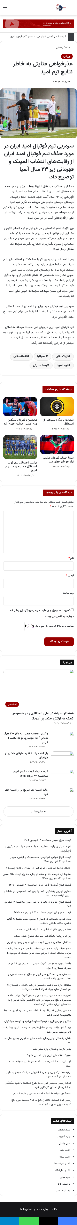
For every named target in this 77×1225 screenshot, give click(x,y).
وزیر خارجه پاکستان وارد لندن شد (52, 1049)
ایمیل (70, 576)
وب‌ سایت (68, 593)
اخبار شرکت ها (62, 1164)
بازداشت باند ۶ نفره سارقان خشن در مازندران (26, 755)
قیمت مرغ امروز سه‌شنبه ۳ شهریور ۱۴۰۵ (47, 840)
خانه (68, 47)
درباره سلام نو (41, 1209)
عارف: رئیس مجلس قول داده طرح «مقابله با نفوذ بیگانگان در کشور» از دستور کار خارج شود (38, 1085)
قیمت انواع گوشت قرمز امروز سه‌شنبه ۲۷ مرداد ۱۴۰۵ (30, 773)
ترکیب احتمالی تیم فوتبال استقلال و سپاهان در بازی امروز (21, 467)
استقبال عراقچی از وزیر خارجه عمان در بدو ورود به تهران (39, 942)
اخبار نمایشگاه (62, 1170)
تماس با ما (26, 1209)
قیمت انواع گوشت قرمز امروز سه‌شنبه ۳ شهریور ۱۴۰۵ (40, 885)
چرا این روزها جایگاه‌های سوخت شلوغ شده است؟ (42, 936)
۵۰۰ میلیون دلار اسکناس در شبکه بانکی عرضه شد (42, 929)
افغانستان (20, 356)
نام (71, 558)
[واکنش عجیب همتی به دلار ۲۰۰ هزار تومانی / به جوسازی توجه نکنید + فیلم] (62, 739)
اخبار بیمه (64, 1157)
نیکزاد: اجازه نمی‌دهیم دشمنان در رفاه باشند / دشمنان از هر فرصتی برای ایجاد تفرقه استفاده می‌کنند (39, 987)
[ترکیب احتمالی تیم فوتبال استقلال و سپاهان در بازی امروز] (20, 447)
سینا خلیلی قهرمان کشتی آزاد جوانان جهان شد (58, 460)
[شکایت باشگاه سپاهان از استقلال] (57, 406)
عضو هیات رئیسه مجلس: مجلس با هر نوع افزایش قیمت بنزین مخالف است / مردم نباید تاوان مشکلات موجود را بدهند (38, 952)
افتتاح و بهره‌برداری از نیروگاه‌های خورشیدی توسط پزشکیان (37, 1021)
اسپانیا (41, 356)
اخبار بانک (65, 1150)
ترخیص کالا (64, 1184)
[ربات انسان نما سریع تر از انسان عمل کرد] (62, 795)
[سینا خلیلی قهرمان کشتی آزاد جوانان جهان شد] (57, 444)
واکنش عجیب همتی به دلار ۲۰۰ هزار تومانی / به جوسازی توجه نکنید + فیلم (26, 738)
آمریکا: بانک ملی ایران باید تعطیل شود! (49, 1055)
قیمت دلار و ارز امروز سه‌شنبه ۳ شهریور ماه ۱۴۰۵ (42, 912)
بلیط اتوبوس (63, 1130)
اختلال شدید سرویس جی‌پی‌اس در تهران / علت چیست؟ (38, 868)
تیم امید (62, 365)
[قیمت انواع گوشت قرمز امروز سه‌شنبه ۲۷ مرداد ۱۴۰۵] (62, 777)
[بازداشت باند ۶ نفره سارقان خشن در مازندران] (62, 759)
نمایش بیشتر (38, 812)
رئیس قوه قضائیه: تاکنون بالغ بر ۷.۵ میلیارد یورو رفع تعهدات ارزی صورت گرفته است (41, 1102)
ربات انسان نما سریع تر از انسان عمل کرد (25, 792)
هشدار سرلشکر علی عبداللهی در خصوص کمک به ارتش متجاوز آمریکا (42, 716)
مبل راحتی (64, 1143)
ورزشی (59, 47)
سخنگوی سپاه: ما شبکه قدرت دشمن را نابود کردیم (42, 1093)
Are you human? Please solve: (54, 626)
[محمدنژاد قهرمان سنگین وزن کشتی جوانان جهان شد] (20, 406)
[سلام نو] (60, 8)
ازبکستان (61, 356)
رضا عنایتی (40, 365)
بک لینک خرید (62, 1191)
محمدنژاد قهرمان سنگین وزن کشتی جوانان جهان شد (20, 422)
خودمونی (65, 1177)
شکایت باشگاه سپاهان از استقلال (58, 422)
